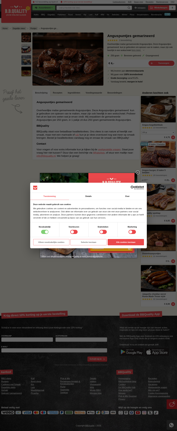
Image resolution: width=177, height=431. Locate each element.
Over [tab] (127, 196)
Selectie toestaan (88, 242)
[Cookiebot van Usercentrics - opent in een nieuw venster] (132, 188)
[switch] (74, 232)
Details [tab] (88, 196)
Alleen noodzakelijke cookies (51, 242)
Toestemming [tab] (49, 196)
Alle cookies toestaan (125, 242)
